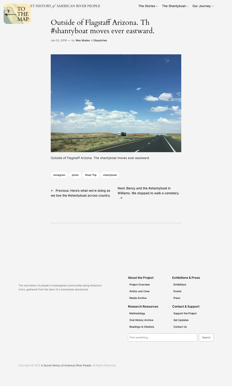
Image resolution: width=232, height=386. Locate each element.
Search (206, 337)
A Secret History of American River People (66, 365)
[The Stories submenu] (157, 6)
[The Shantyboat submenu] (187, 6)
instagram (59, 174)
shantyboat (110, 174)
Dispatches (100, 40)
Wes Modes (83, 40)
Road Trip (91, 174)
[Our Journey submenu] (213, 6)
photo (75, 174)
